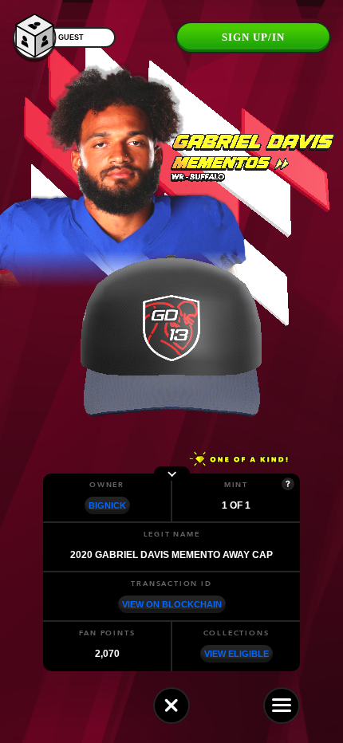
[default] (171, 705)
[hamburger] (281, 705)
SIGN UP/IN (253, 37)
